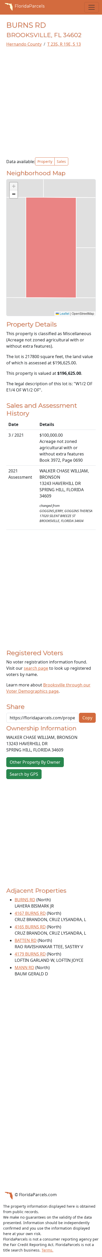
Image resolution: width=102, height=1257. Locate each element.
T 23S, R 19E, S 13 (64, 44)
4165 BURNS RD (30, 927)
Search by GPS (24, 774)
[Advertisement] (51, 102)
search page (36, 668)
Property (44, 161)
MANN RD (24, 967)
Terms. (47, 1250)
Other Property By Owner (35, 762)
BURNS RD (25, 900)
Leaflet (64, 313)
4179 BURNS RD (30, 954)
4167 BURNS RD (30, 913)
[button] (14, 186)
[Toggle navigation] (91, 7)
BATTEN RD (26, 940)
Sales (61, 161)
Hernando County (24, 44)
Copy (87, 718)
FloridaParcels (29, 6)
